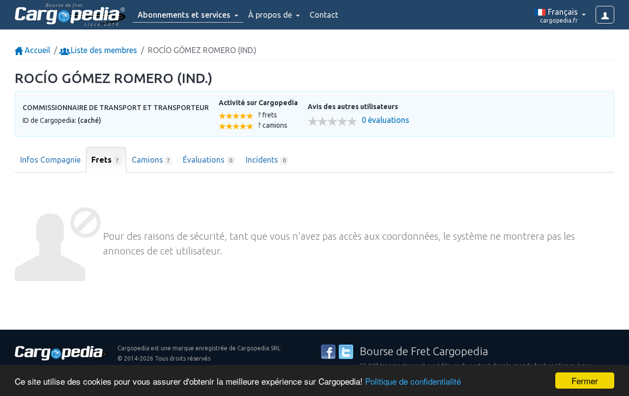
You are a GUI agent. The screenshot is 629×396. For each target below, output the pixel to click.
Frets (104, 159)
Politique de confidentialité (413, 381)
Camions (151, 159)
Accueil (36, 50)
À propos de (271, 14)
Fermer (585, 380)
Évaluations (207, 159)
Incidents (266, 159)
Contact (324, 14)
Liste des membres (103, 50)
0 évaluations (385, 120)
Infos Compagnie (50, 159)
